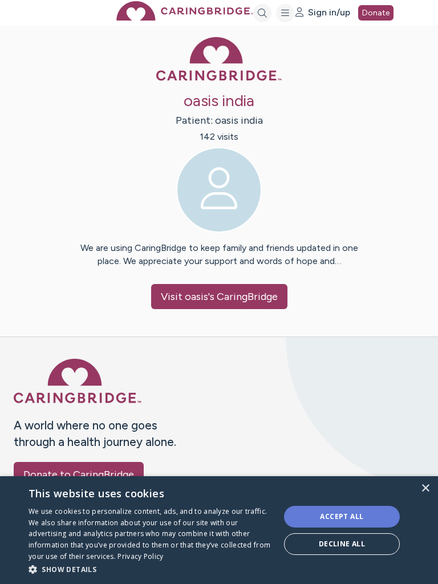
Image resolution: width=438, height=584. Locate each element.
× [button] (425, 488)
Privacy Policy (140, 556)
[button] (151, 568)
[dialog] (219, 530)
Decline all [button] (342, 544)
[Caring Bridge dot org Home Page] (184, 17)
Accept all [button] (341, 516)
